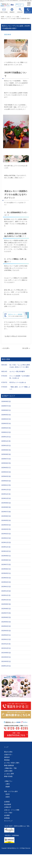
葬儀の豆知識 (8, 776)
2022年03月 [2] (5, 630)
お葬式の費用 (8, 771)
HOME (2, 16)
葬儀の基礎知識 (9, 765)
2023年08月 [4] (5, 560)
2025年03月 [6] (5, 476)
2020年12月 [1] (5, 666)
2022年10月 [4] (5, 600)
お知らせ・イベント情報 (13, 16)
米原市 (8, 797)
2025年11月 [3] (5, 441)
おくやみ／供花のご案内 (11, 762)
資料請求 (7, 757)
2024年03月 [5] (5, 529)
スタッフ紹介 (8, 812)
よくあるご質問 (9, 773)
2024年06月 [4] (5, 516)
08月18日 (4, 365)
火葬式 (8, 784)
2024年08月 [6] (5, 507)
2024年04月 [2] (5, 525)
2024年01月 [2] (5, 538)
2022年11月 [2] (5, 595)
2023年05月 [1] (5, 573)
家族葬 (8, 786)
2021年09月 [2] (5, 652)
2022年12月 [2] (5, 591)
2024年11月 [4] (5, 494)
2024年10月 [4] (5, 498)
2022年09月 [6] (5, 604)
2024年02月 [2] (5, 533)
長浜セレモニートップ (19, 5)
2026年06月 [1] (5, 410)
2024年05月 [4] (5, 520)
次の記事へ (6, 348)
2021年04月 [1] (5, 657)
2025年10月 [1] (5, 445)
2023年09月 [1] (5, 555)
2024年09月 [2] (5, 503)
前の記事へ (25, 348)
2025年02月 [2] (5, 481)
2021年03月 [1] (5, 661)
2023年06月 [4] (5, 569)
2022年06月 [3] (5, 617)
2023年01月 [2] (5, 586)
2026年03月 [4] (5, 423)
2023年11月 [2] (5, 547)
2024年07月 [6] (5, 511)
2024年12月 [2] (5, 489)
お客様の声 (7, 807)
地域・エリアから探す (11, 791)
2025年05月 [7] (5, 467)
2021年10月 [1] (5, 648)
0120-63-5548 (22, 336)
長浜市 (8, 794)
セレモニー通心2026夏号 (17, 371)
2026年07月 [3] (5, 406)
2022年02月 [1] (5, 635)
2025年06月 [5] (5, 463)
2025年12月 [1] (5, 436)
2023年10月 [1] (5, 551)
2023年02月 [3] (5, 582)
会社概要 (7, 815)
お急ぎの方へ (8, 754)
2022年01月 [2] (5, 639)
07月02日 (4, 387)
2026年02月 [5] (5, 428)
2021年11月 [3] (5, 644)
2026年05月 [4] (5, 414)
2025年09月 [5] (5, 450)
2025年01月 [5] (5, 485)
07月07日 (4, 382)
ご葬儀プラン (8, 781)
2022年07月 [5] (5, 613)
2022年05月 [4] (5, 622)
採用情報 (7, 818)
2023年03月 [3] (5, 577)
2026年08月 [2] (5, 401)
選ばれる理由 (8, 752)
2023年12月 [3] (5, 542)
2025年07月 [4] (5, 459)
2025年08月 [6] (5, 454)
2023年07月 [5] (5, 564)
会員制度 (7, 801)
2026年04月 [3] (5, 419)
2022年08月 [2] (5, 608)
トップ (6, 747)
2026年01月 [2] (5, 432)
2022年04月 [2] (5, 626)
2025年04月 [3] (5, 472)
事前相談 (7, 760)
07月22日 (4, 376)
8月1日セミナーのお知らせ (17, 382)
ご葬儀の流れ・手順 (10, 768)
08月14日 (4, 371)
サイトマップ (8, 821)
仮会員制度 (7, 804)
